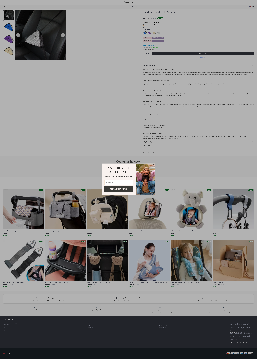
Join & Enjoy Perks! (119, 189)
